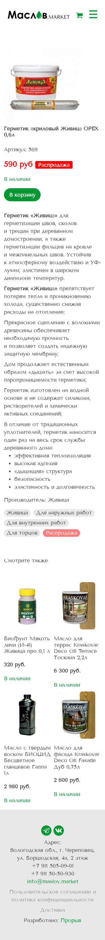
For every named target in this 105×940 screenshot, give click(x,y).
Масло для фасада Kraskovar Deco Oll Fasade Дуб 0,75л (76, 757)
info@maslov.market (52, 881)
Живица (17, 512)
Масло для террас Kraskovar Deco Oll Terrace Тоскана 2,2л (76, 647)
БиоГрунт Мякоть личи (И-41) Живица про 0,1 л (27, 644)
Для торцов (22, 533)
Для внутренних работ (36, 522)
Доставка (52, 910)
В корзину (22, 195)
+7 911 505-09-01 (53, 866)
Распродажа (61, 533)
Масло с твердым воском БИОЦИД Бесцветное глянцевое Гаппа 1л (27, 760)
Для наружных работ (64, 512)
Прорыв (70, 920)
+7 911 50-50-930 (52, 873)
